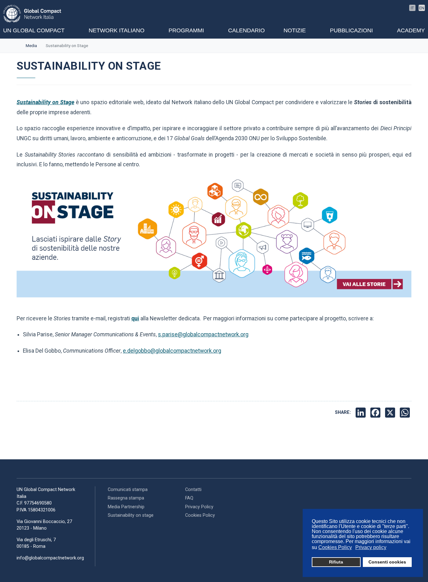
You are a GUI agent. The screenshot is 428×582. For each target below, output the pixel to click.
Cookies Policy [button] (335, 547)
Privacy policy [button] (370, 547)
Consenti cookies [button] (387, 561)
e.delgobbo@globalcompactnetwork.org (172, 351)
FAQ (189, 498)
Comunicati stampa (128, 489)
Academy (411, 30)
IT (412, 8)
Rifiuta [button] (336, 561)
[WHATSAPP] (405, 413)
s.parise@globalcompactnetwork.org (203, 334)
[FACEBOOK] (376, 413)
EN (421, 8)
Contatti (193, 489)
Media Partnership (126, 507)
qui (135, 318)
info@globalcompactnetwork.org (50, 558)
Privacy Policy (199, 507)
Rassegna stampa (126, 498)
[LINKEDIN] (361, 413)
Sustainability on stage (131, 515)
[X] (391, 413)
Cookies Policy (200, 515)
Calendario (246, 30)
